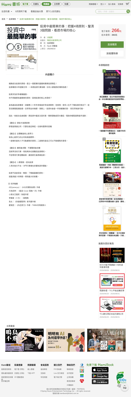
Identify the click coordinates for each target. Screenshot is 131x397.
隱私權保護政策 (7, 373)
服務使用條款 (6, 369)
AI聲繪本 (70, 385)
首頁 (3, 19)
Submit (128, 11)
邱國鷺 (50, 37)
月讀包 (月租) (19, 373)
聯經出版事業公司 (54, 40)
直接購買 (112, 44)
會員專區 (44, 369)
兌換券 (120, 3)
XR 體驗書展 (19, 377)
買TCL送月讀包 (53, 11)
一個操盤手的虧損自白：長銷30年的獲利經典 (112, 132)
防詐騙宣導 (5, 381)
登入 (102, 3)
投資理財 (12, 19)
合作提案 (70, 373)
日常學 (57, 4)
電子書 (25, 4)
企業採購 (70, 377)
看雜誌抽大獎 (37, 11)
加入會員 (111, 3)
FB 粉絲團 (57, 369)
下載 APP (31, 373)
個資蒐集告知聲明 (7, 378)
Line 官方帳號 (59, 373)
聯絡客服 (70, 369)
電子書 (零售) (19, 369)
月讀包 (36, 4)
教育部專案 (71, 381)
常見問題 (44, 377)
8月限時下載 (21, 11)
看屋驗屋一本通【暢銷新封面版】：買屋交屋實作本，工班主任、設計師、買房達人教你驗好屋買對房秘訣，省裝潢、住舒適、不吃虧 (112, 166)
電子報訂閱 (58, 377)
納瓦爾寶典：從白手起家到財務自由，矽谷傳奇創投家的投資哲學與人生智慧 (112, 98)
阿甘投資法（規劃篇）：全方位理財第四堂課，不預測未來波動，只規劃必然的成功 (112, 234)
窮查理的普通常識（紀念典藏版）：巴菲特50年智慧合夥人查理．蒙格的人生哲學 (112, 200)
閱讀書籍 (92, 3)
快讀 (66, 4)
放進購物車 (112, 53)
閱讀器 (46, 4)
